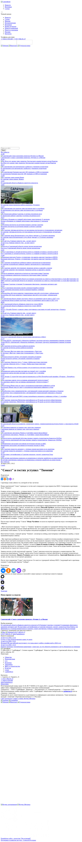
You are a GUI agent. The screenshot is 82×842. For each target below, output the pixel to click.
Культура (8, 668)
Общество (8, 657)
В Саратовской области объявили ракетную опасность (19, 625)
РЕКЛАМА (5, 684)
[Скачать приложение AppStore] (9, 44)
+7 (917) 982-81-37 (19, 39)
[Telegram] (5, 45)
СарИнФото (9, 672)
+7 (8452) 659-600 (7, 39)
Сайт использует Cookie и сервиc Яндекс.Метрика (18, 698)
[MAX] (10, 479)
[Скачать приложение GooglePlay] (24, 44)
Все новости (5, 152)
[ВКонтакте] (2, 479)
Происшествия (10, 659)
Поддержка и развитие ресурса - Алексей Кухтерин (18, 840)
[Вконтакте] (13, 45)
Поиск (3, 150)
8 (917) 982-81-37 (19, 632)
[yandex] (9, 804)
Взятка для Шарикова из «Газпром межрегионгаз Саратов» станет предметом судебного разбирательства (39, 627)
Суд (6, 661)
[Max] (3, 632)
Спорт (3, 465)
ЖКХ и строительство (12, 666)
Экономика (8, 664)
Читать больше (70, 628)
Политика (8, 663)
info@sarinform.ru (18, 634)
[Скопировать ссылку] (13, 479)
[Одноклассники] (24, 45)
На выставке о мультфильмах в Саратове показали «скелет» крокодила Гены (44, 627)
